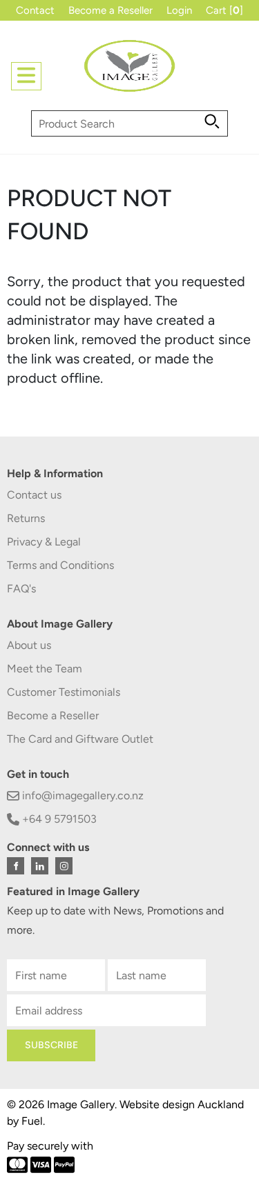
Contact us (34, 494)
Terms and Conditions (60, 565)
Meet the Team (44, 668)
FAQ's (21, 588)
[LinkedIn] (39, 865)
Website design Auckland (181, 1104)
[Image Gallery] (130, 71)
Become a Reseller (110, 10)
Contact (35, 10)
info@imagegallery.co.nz (81, 795)
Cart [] (224, 10)
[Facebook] (15, 865)
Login (179, 10)
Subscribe (51, 1045)
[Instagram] (64, 865)
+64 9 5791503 (58, 818)
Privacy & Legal (44, 541)
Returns (26, 518)
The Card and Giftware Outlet (80, 738)
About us (29, 645)
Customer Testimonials (63, 692)
